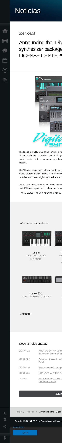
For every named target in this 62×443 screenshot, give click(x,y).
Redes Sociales (6, 426)
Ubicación (6, 420)
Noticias (6, 413)
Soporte (6, 70)
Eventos (6, 61)
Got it (25, 432)
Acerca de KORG (6, 438)
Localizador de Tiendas (6, 81)
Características (6, 51)
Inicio (6, 31)
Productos (6, 41)
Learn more (18, 427)
